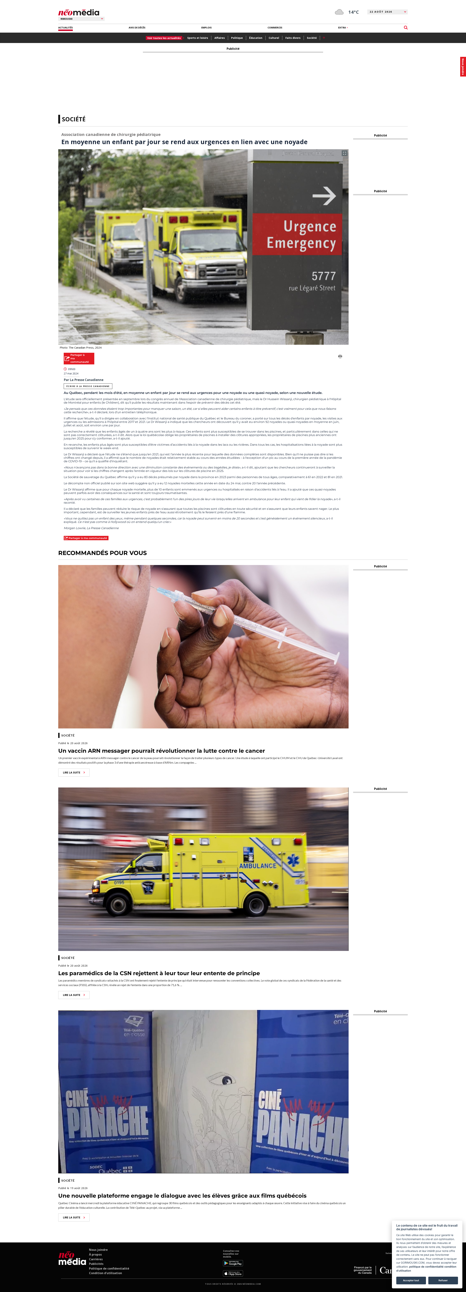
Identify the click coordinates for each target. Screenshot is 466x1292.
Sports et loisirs (197, 38)
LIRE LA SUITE (71, 772)
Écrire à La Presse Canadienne (87, 386)
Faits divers (293, 38)
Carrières (96, 1259)
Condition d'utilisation (105, 1273)
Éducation (255, 38)
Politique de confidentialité (109, 1268)
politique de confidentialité (426, 1266)
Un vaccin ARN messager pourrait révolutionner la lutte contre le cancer (161, 750)
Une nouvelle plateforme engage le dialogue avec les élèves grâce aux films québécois (182, 1195)
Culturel (274, 38)
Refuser (443, 1280)
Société (312, 38)
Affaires (219, 38)
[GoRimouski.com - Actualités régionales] (78, 12)
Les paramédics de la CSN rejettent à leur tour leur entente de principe (159, 973)
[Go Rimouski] (72, 1263)
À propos (95, 1254)
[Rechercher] (406, 27)
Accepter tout (411, 1280)
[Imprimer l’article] (340, 356)
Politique (237, 38)
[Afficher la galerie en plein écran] (345, 153)
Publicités (96, 1264)
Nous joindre (98, 1250)
